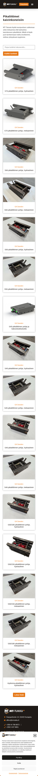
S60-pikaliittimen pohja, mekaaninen (19, 210)
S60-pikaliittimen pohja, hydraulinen (19, 170)
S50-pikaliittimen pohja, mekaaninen (19, 289)
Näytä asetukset (19, 769)
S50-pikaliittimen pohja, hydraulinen (19, 250)
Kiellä (19, 763)
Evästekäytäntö (13, 773)
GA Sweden (19, 88)
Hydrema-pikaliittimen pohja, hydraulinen (19, 684)
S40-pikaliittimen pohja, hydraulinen (19, 448)
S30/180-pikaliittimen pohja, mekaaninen (19, 645)
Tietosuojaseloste (23, 773)
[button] (35, 736)
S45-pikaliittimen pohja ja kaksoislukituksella (19, 328)
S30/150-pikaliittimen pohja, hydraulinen (19, 565)
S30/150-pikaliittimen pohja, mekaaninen (19, 605)
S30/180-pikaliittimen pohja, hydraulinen (19, 526)
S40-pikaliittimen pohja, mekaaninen (19, 487)
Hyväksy (19, 757)
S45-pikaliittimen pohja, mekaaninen (19, 408)
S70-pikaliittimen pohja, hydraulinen (19, 91)
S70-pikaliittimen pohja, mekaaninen (19, 131)
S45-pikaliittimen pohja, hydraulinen (19, 368)
